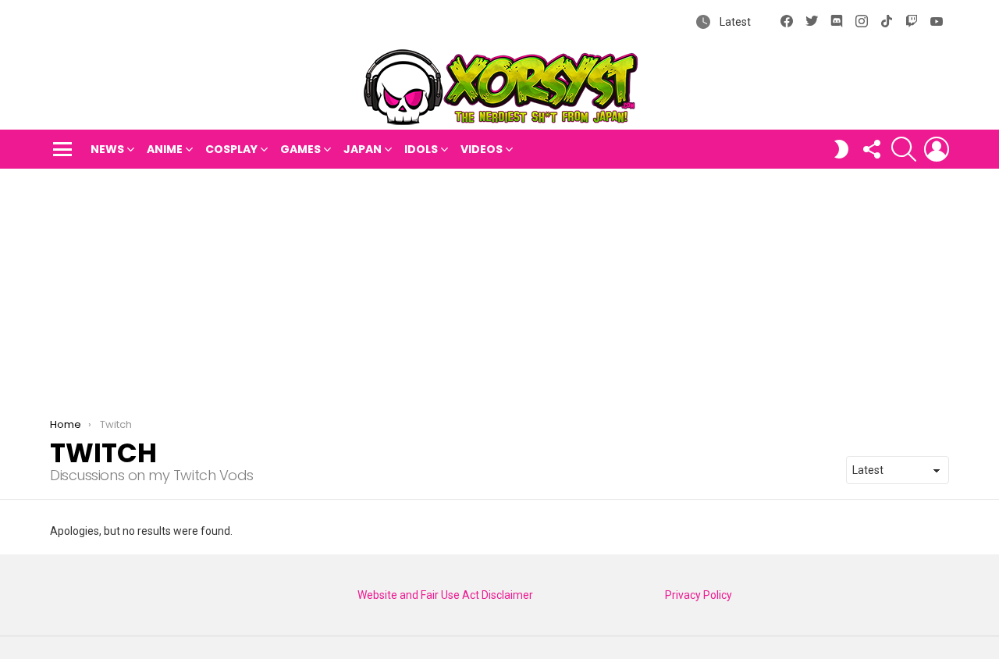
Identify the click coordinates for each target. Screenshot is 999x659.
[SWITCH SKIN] (841, 149)
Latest (734, 21)
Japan (362, 149)
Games (300, 149)
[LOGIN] (936, 149)
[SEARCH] (903, 149)
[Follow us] (871, 149)
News (107, 149)
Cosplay (231, 149)
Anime (165, 149)
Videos (481, 149)
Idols (421, 149)
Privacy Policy (698, 595)
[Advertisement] (499, 285)
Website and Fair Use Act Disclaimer (445, 595)
